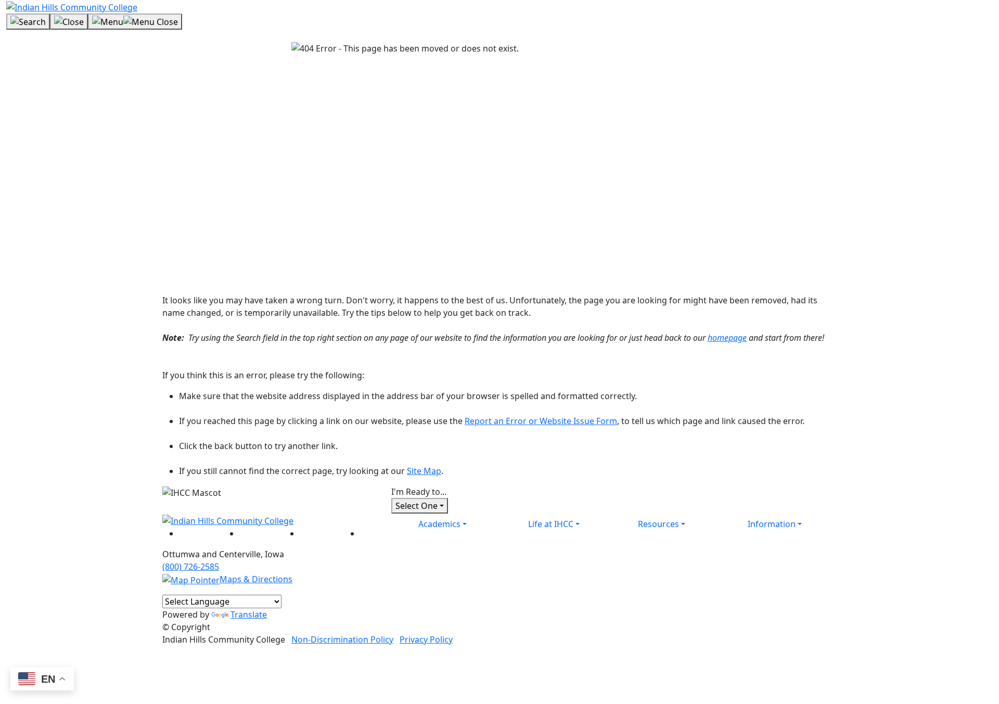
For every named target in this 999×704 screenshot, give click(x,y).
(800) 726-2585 (190, 566)
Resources (658, 524)
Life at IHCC (550, 524)
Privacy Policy (426, 639)
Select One (416, 505)
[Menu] (135, 22)
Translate (248, 614)
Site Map (424, 471)
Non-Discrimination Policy (342, 639)
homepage (727, 337)
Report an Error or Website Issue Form (541, 421)
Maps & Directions (256, 579)
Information (772, 524)
